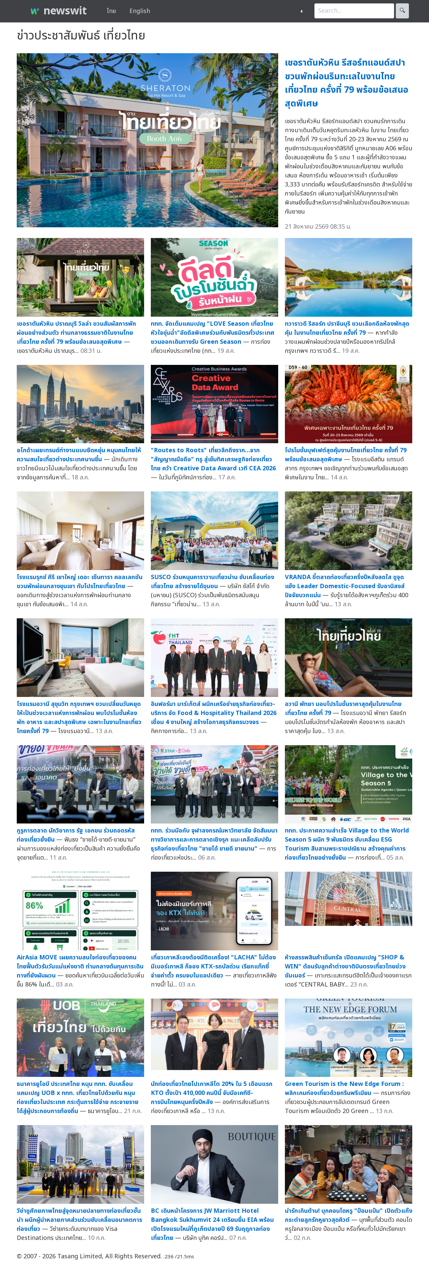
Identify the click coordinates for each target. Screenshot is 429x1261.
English (139, 11)
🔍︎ (402, 10)
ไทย (111, 11)
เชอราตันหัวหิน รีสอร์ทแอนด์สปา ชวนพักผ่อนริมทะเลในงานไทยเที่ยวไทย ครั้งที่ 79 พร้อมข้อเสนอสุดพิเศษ (346, 83)
